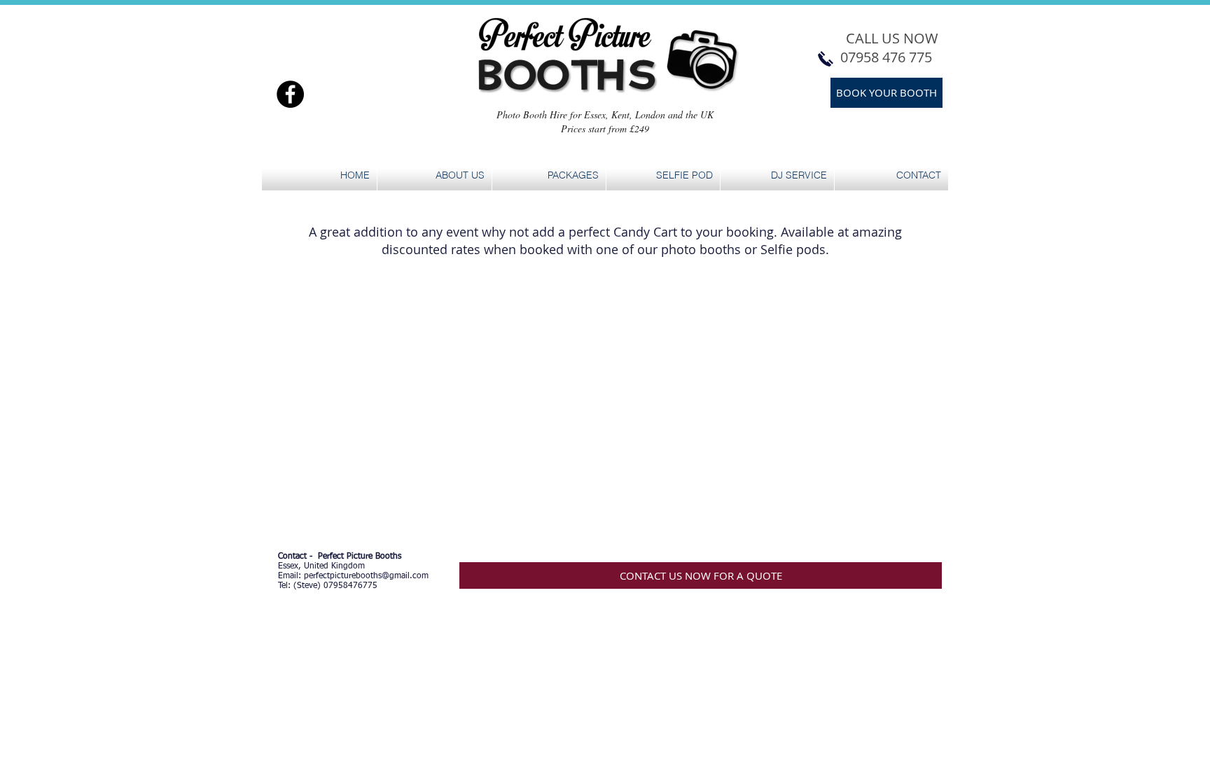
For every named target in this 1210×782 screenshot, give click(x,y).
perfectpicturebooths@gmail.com (366, 576)
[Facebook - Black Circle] (290, 94)
